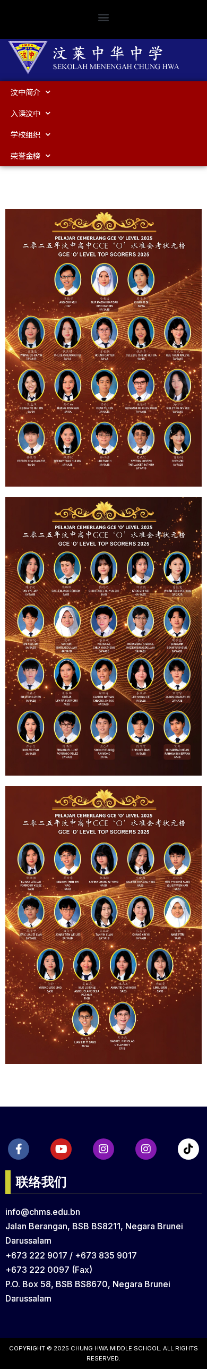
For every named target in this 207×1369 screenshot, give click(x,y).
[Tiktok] (188, 1149)
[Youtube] (61, 1149)
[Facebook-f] (18, 1149)
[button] (104, 16)
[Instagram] (103, 1149)
